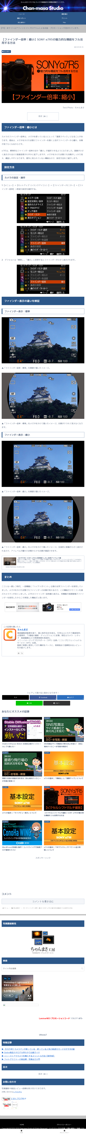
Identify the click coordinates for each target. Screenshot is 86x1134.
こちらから (17, 1092)
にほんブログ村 (17, 1098)
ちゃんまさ (22, 629)
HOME (22, 1125)
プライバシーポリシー (64, 1125)
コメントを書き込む (43, 901)
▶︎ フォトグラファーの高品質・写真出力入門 (21, 1059)
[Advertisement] (43, 673)
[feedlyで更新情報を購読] (18, 653)
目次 (40, 116)
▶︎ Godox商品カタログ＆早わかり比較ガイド (21, 1052)
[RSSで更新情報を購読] (22, 653)
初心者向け (7, 51)
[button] (56, 703)
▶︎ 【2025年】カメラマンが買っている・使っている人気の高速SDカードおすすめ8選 (38, 1049)
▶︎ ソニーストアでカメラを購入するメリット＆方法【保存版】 (28, 1056)
